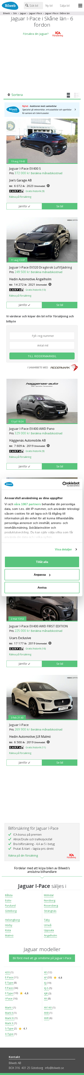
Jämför (23, 206)
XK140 (48, 1007)
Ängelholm (50, 935)
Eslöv (8, 900)
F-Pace (9, 988)
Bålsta (9, 895)
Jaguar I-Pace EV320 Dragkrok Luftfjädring (40, 267)
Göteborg (11, 911)
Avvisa (42, 587)
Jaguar (23, 13)
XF (45, 977)
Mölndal (49, 895)
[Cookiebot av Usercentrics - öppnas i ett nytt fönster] (62, 484)
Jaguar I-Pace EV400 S (25, 168)
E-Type (9, 982)
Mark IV (9, 1018)
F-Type (9, 993)
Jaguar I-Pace (35, 13)
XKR (46, 1018)
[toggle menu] (81, 6)
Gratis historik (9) (35, 191)
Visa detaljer (63, 549)
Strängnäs (50, 911)
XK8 (46, 1013)
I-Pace (9, 998)
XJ (45, 983)
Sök (15, 13)
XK (46, 998)
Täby (47, 920)
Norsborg (49, 900)
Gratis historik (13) (36, 289)
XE (45, 972)
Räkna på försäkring (20, 196)
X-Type (9, 1034)
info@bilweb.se (54, 1068)
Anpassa (40, 574)
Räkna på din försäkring (23, 855)
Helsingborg (12, 920)
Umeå (47, 925)
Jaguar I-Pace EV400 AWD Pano (32, 429)
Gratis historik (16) (36, 648)
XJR (46, 993)
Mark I (9, 1007)
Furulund (10, 905)
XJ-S (46, 988)
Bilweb (6, 13)
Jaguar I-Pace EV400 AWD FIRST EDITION (38, 626)
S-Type (9, 1028)
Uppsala (49, 930)
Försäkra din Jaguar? (35, 34)
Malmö (9, 935)
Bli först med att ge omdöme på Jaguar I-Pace (42, 958)
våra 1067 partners (27, 504)
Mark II (9, 1013)
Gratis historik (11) (36, 747)
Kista (8, 930)
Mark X (9, 1023)
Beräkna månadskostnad (46, 173)
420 (7, 972)
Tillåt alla (42, 561)
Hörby (8, 925)
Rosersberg (51, 905)
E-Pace (9, 977)
